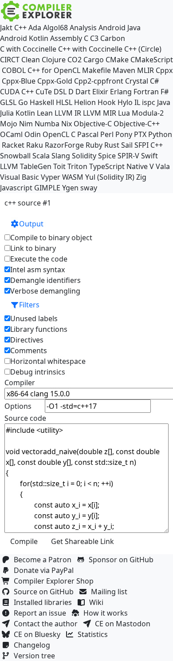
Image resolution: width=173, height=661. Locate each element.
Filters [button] (29, 305)
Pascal (87, 134)
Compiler (19, 382)
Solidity (84, 156)
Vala (163, 166)
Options (17, 406)
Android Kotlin (24, 38)
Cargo (93, 59)
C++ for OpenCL (54, 70)
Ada (34, 27)
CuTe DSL (51, 92)
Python (160, 134)
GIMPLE (47, 188)
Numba (47, 124)
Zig (141, 177)
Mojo (8, 124)
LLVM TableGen (25, 166)
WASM (72, 177)
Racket (13, 145)
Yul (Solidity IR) (109, 177)
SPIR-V (128, 156)
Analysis (83, 27)
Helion (85, 102)
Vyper (50, 177)
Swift (149, 156)
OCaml (11, 134)
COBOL (14, 70)
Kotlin (25, 113)
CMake (117, 59)
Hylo (125, 102)
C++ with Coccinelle (90, 49)
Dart (82, 92)
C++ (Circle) (142, 49)
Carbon (112, 38)
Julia (7, 113)
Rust (111, 145)
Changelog (34, 645)
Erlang (121, 92)
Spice (107, 156)
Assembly (66, 38)
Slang (60, 156)
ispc (148, 102)
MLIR (145, 70)
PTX (140, 134)
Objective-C (93, 124)
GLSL (8, 102)
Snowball (15, 156)
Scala (41, 156)
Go (23, 102)
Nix (66, 124)
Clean (30, 59)
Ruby (94, 145)
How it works (107, 613)
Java (163, 102)
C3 (94, 38)
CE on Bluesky (39, 634)
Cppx (164, 70)
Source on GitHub (45, 592)
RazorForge (64, 145)
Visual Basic (19, 177)
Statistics (94, 634)
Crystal (136, 81)
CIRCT (10, 59)
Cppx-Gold (54, 81)
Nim (26, 124)
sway (88, 188)
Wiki (98, 602)
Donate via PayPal (45, 570)
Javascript (16, 188)
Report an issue (42, 613)
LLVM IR (68, 113)
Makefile (96, 70)
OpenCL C (59, 134)
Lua (124, 113)
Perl (107, 134)
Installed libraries (44, 602)
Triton (77, 166)
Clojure (54, 59)
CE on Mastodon (124, 624)
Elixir (100, 92)
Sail (127, 145)
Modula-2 (148, 113)
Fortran (146, 92)
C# (154, 81)
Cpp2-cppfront (98, 81)
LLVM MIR (99, 113)
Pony (123, 134)
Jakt (6, 27)
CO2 (74, 59)
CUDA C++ (17, 92)
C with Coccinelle (28, 49)
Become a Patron (44, 559)
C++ (20, 27)
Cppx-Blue (18, 81)
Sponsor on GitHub (123, 559)
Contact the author (47, 624)
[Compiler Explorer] (36, 11)
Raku (34, 145)
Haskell (42, 102)
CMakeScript (151, 59)
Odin (32, 134)
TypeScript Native (118, 166)
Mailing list (111, 592)
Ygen (70, 188)
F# (165, 92)
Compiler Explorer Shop (55, 581)
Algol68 (55, 27)
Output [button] (31, 224)
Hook (107, 102)
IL (137, 102)
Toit (59, 166)
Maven (124, 70)
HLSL (64, 102)
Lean (45, 113)
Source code (25, 418)
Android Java (119, 27)
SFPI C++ (148, 145)
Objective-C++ (137, 124)
